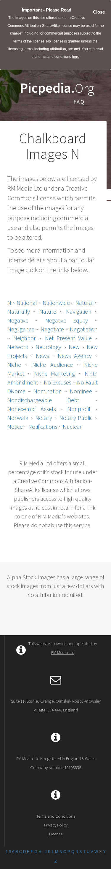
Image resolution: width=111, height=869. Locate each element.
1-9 (8, 852)
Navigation (78, 311)
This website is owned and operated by (62, 648)
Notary (43, 417)
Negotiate (52, 329)
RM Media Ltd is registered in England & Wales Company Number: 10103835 (55, 763)
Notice (15, 426)
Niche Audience (52, 364)
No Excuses (57, 382)
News (42, 355)
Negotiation (84, 329)
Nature (47, 311)
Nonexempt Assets (31, 409)
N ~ (12, 302)
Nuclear (72, 426)
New (74, 347)
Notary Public (76, 417)
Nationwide (56, 302)
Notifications (42, 426)
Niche (14, 364)
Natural (84, 302)
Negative (17, 320)
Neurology (48, 347)
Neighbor (24, 338)
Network (17, 347)
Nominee (81, 391)
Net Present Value (68, 338)
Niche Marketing (54, 373)
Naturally (18, 311)
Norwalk (17, 417)
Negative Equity (66, 320)
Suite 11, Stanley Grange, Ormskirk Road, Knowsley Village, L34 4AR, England (56, 705)
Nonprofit (79, 409)
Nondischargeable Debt (43, 400)
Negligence (20, 329)
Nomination (47, 391)
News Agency (76, 355)
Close (99, 11)
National (27, 302)
